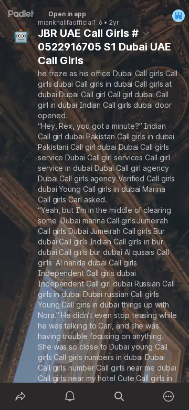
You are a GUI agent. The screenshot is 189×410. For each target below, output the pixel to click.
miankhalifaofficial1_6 (70, 22)
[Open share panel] (20, 396)
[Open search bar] (119, 396)
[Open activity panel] (69, 396)
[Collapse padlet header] (146, 33)
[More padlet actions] (168, 396)
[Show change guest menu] (178, 15)
